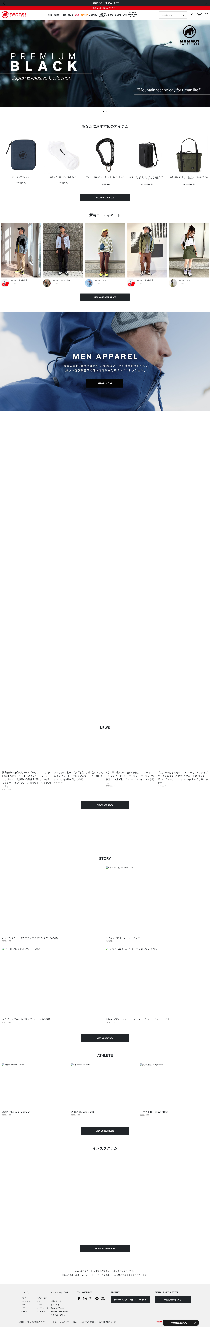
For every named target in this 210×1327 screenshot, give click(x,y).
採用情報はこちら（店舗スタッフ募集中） (130, 1299)
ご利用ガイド (24, 1322)
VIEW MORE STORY (105, 1038)
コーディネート (43, 1308)
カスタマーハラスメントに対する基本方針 (78, 1322)
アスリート (41, 1311)
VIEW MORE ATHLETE (105, 1131)
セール (24, 1311)
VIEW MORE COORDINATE (105, 297)
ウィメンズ (25, 1301)
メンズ (24, 1297)
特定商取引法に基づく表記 (107, 1322)
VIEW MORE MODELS (105, 197)
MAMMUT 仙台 (100, 280)
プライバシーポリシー (51, 1322)
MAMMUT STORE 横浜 (61, 280)
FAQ (52, 1297)
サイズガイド (56, 1304)
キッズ (24, 1304)
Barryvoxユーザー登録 (59, 1311)
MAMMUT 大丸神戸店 (19, 280)
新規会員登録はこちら (172, 1299)
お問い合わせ (56, 1301)
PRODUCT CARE (58, 1315)
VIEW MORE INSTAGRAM (105, 1248)
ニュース (40, 1304)
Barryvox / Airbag (57, 1308)
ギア (23, 1308)
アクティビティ (43, 1297)
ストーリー (41, 1301)
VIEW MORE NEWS (105, 805)
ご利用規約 (36, 1322)
